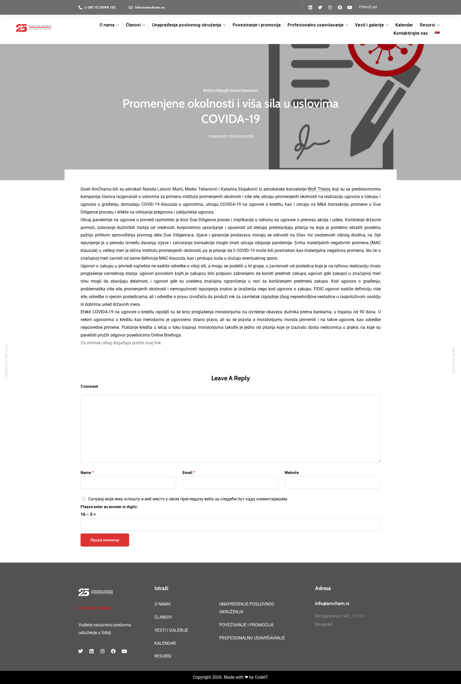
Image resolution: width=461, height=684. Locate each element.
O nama (107, 24)
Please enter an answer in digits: (109, 507)
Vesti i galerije (369, 24)
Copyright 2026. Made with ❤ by (224, 677)
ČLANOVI (163, 617)
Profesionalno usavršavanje (316, 24)
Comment (89, 386)
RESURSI (162, 656)
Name (86, 473)
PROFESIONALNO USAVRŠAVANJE (252, 637)
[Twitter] (320, 7)
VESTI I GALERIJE (171, 630)
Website (292, 473)
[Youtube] (349, 7)
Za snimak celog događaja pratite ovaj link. (121, 342)
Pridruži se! (368, 7)
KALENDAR (165, 643)
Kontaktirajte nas (411, 33)
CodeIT (261, 677)
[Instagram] (330, 7)
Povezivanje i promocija (257, 24)
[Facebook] (340, 7)
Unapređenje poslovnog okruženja (186, 24)
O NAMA (162, 604)
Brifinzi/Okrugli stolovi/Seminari (230, 90)
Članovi (133, 24)
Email (187, 473)
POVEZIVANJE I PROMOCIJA (246, 624)
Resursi (427, 24)
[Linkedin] (310, 7)
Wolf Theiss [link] (319, 189)
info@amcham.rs (332, 603)
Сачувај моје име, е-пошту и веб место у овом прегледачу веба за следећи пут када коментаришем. (188, 498)
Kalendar (404, 24)
